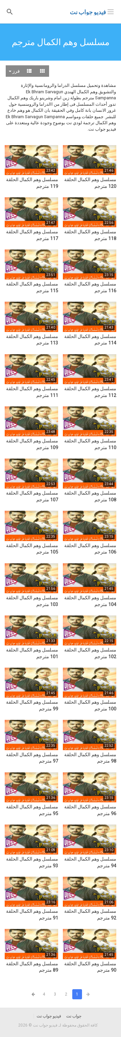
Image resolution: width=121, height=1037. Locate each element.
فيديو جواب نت (88, 11)
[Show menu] (110, 11)
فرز (15, 71)
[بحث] (10, 11)
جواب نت (73, 1016)
